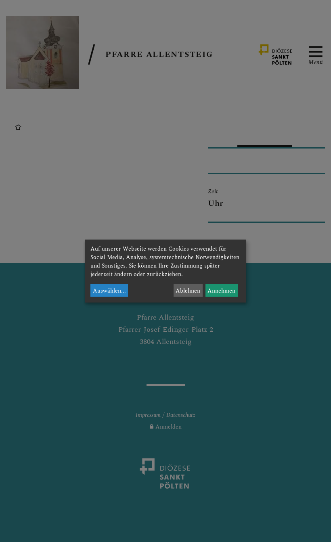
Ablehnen (188, 290)
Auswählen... (109, 290)
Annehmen (221, 290)
